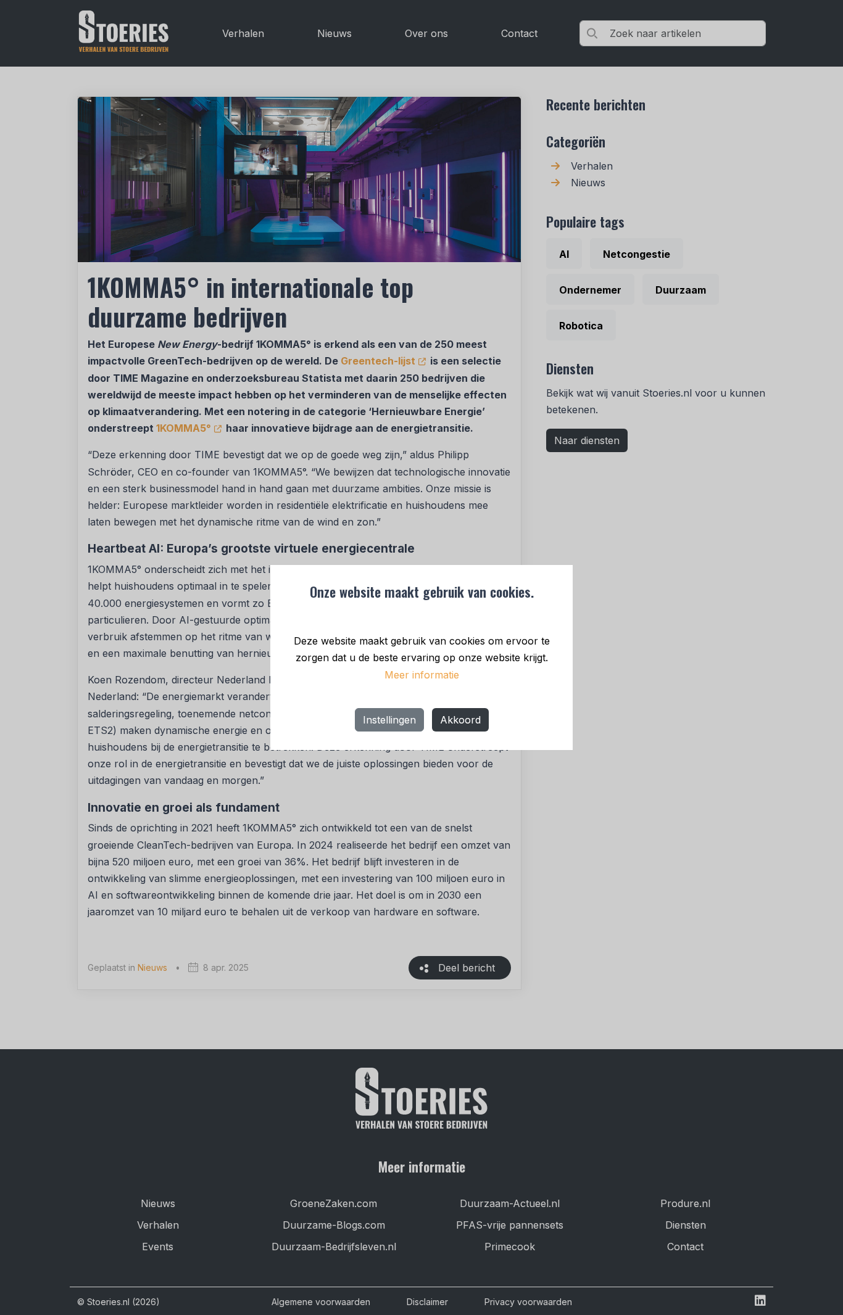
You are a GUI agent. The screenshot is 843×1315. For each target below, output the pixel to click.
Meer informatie (421, 675)
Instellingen (389, 720)
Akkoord (460, 720)
